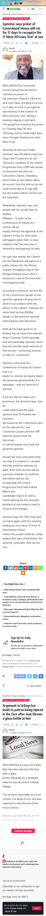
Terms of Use (10, 911)
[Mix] (35, 568)
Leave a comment (35, 686)
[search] (28, 9)
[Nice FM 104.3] (16, 8)
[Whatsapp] (40, 568)
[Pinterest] (25, 568)
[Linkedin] (20, 568)
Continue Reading (23, 830)
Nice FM (11, 48)
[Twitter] (10, 568)
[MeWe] (30, 568)
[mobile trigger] (5, 8)
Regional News (22, 18)
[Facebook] (5, 568)
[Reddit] (15, 568)
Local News (8, 18)
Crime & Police (10, 700)
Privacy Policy (16, 908)
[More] (23, 573)
